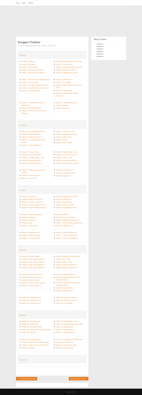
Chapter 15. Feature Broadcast (31, 91)
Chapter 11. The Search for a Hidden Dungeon (36, 79)
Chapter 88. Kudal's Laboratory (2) (66, 267)
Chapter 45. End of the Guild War (66, 160)
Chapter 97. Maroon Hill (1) (64, 288)
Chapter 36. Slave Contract (64, 142)
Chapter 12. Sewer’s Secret (30, 82)
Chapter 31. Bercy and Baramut (31, 145)
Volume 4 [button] (24, 250)
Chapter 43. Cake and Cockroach (66, 155)
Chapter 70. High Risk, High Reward (67, 220)
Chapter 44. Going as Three (64, 157)
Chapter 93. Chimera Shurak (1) (31, 286)
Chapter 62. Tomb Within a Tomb (66, 207)
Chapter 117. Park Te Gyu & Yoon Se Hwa (35, 345)
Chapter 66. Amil (27, 223)
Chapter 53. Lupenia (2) (29, 196)
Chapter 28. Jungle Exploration (31, 134)
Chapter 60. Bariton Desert (64, 202)
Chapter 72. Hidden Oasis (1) (65, 226)
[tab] (52, 55)
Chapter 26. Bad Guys (62, 108)
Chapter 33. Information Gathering (66, 134)
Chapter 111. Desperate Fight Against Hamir (69, 324)
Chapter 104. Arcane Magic (64, 303)
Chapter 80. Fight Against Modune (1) (33, 259)
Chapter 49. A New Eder (29, 178)
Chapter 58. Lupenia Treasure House (67, 196)
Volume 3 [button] (24, 190)
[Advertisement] (71, 21)
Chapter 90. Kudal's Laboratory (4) (32, 277)
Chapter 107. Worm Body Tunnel (32, 327)
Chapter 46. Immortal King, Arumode (67, 163)
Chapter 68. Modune (62, 214)
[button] (84, 55)
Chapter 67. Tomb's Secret (30, 226)
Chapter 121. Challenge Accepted (66, 345)
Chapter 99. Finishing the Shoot (31, 297)
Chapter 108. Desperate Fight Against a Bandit (36, 330)
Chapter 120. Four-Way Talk (64, 342)
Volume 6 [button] (24, 360)
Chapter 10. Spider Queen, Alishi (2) (67, 73)
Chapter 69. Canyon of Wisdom (65, 217)
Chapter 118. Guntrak (28, 348)
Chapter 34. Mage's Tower (64, 137)
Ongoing (43, 46)
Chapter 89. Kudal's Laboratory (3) (32, 274)
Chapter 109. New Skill (29, 332)
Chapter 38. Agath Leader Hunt (31, 155)
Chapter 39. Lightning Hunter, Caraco (33, 157)
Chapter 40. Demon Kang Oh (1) (32, 160)
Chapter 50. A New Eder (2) (64, 170)
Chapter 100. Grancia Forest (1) (31, 300)
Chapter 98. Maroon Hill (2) (64, 291)
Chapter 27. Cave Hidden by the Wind (33, 131)
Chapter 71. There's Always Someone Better (69, 223)
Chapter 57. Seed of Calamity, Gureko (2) (34, 207)
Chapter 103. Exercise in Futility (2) (67, 300)
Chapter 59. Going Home (63, 199)
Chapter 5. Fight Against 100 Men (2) (33, 73)
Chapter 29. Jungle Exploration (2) (32, 137)
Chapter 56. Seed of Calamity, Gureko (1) (34, 205)
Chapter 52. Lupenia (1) (63, 176)
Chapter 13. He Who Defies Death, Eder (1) (35, 85)
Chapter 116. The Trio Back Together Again (35, 342)
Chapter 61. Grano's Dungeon (65, 205)
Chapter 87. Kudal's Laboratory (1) (66, 265)
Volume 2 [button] (24, 125)
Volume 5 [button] (24, 315)
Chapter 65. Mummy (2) (29, 220)
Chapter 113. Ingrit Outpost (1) (65, 330)
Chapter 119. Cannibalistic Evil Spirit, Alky (69, 339)
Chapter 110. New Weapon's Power (67, 321)
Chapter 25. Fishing (62, 105)
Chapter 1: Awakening (28, 61)
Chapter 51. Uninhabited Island (65, 173)
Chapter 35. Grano (61, 140)
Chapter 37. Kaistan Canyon (30, 152)
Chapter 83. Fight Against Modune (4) (33, 267)
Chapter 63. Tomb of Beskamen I (32, 214)
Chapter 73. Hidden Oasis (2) (31, 232)
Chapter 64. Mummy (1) (29, 217)
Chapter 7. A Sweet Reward (64, 64)
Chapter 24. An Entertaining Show (66, 103)
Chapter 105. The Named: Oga (31, 321)
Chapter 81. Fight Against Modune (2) (33, 262)
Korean (38, 46)
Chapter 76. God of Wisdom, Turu (66, 232)
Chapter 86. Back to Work (64, 262)
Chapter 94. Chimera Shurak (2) (65, 274)
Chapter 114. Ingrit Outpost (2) (65, 332)
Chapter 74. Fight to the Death (31, 235)
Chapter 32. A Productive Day (65, 131)
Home (18, 3)
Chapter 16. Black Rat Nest (64, 79)
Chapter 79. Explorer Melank (30, 256)
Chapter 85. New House (63, 259)
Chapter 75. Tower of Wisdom (31, 238)
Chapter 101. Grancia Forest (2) (31, 303)
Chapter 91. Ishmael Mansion (31, 280)
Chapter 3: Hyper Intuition (30, 67)
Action (22, 46)
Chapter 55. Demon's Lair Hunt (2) (32, 202)
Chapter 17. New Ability (63, 82)
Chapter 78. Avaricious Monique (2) (67, 238)
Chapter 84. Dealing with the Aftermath (68, 256)
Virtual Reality (29, 46)
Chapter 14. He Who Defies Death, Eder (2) (35, 88)
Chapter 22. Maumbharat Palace (31, 108)
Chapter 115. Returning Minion (31, 339)
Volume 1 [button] (24, 55)
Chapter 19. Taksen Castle (64, 90)
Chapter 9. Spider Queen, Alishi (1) (66, 70)
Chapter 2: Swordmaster (29, 64)
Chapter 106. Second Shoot (30, 324)
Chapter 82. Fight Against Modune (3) (33, 265)
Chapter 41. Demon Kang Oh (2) (32, 163)
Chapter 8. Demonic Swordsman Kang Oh (69, 67)
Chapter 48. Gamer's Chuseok (31, 175)
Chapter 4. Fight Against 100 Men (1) (33, 70)
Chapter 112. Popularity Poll (64, 327)
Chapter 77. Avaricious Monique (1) (67, 235)
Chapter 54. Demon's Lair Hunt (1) (32, 199)
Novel (24, 3)
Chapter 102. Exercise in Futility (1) (67, 297)
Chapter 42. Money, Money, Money (67, 152)
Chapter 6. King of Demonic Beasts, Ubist (69, 61)
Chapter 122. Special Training (65, 348)
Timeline (30, 3)
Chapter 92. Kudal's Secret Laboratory (33, 283)
